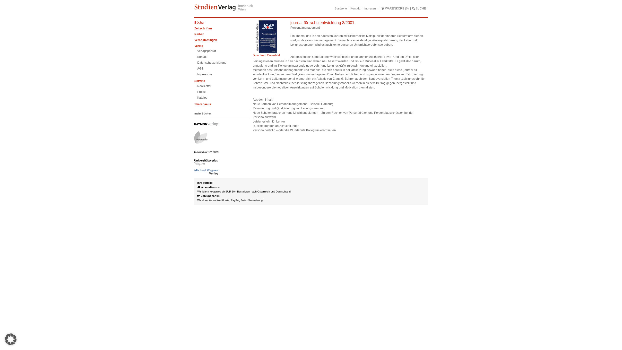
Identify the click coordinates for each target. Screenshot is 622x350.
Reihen (199, 34)
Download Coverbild (266, 55)
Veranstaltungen (205, 40)
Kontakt (355, 8)
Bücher (199, 22)
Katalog (202, 97)
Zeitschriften (203, 28)
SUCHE (420, 8)
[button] (10, 339)
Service (199, 81)
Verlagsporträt (206, 51)
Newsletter (204, 86)
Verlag (198, 46)
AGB (200, 68)
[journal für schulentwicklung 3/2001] (265, 52)
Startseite (341, 8)
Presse (202, 92)
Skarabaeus (202, 104)
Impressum (371, 8)
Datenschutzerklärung (211, 62)
